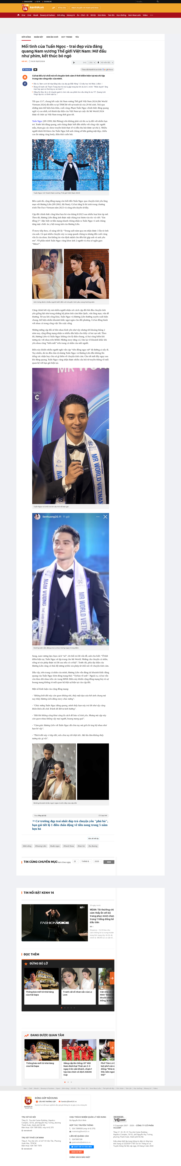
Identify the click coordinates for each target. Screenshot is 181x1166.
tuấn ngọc (55, 846)
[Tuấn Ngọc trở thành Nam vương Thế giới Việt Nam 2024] (70, 164)
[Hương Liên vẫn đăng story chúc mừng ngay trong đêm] (70, 579)
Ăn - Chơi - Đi (82, 15)
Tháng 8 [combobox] (85, 861)
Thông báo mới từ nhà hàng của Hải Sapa (40, 993)
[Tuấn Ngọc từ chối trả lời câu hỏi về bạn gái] (70, 436)
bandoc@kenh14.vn (69, 1101)
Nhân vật (38, 37)
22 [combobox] (75, 861)
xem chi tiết (76, 1152)
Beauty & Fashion (47, 15)
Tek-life (111, 15)
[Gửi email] (35, 69)
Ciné (29, 15)
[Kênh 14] (28, 1103)
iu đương (93, 846)
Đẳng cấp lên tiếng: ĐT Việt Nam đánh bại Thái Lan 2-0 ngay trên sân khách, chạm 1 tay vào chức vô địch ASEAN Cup (77, 1069)
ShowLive (48, 2)
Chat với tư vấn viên (83, 1147)
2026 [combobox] (97, 861)
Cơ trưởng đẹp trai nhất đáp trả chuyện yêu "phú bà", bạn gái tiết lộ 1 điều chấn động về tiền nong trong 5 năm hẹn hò (70, 825)
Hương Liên (41, 846)
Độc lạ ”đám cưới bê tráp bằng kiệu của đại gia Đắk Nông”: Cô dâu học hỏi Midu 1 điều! (67, 84)
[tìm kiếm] (157, 1)
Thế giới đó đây (108, 1088)
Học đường (121, 15)
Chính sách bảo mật (79, 1157)
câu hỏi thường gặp (47, 1101)
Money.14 (71, 15)
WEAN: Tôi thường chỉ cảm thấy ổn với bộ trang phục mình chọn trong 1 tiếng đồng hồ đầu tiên (102, 916)
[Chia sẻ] (25, 83)
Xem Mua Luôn (134, 15)
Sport (58, 1088)
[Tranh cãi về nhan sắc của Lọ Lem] (78, 979)
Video (145, 15)
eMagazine (28, 2)
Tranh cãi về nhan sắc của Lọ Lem (77, 993)
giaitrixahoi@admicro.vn (81, 1142)
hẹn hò (82, 846)
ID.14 (38, 2)
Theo (70, 816)
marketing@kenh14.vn (80, 1131)
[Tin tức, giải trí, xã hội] (35, 8)
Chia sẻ (27, 70)
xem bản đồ (28, 1130)
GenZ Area (69, 846)
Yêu (77, 37)
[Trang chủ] (25, 77)
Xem (109, 862)
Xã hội (93, 15)
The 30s (62, 8)
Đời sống (61, 15)
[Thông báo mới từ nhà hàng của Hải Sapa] (41, 979)
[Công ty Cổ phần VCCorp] (120, 1119)
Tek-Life (129, 1088)
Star (23, 15)
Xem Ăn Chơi (52, 37)
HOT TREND (66, 37)
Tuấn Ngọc (37, 121)
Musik (35, 15)
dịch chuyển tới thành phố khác (85, 8)
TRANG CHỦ (18, 15)
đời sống (27, 846)
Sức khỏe (102, 15)
